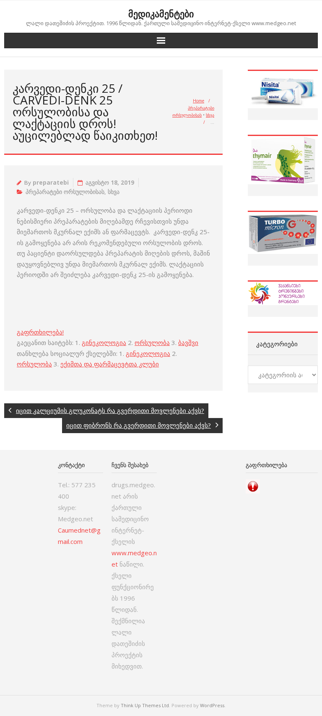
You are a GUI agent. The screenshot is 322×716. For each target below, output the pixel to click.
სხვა (210, 115)
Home (198, 101)
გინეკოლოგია (104, 342)
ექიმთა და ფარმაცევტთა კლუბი (109, 364)
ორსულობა (152, 342)
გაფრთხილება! (40, 332)
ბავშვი (188, 342)
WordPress (212, 705)
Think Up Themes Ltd (145, 705)
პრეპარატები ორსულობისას (65, 192)
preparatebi (51, 182)
